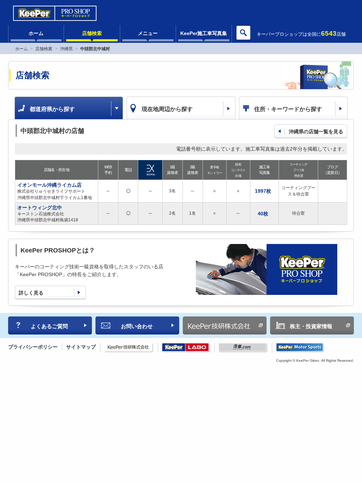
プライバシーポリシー (33, 347)
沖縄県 (66, 48)
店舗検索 (92, 33)
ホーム (36, 33)
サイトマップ (81, 347)
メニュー (148, 33)
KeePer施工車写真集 (203, 33)
